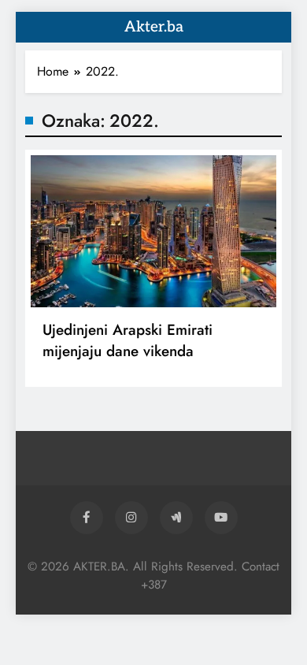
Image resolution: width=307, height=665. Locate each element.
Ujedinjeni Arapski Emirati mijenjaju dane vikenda (128, 340)
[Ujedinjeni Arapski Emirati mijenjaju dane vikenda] (153, 231)
